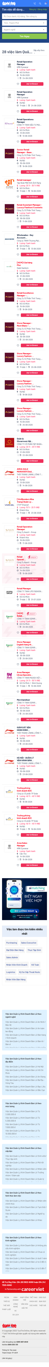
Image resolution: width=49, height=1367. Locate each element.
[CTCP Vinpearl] (9, 503)
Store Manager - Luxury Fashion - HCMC (25, 409)
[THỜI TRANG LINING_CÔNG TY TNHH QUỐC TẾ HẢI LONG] (9, 473)
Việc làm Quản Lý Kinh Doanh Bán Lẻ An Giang (25, 1076)
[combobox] (24, 16)
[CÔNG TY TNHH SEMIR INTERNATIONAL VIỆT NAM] (9, 617)
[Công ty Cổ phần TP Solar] (9, 792)
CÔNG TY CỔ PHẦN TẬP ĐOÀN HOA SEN (29, 444)
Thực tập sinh (34, 950)
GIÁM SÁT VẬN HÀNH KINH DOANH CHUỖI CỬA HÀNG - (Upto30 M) (24, 728)
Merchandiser (23, 699)
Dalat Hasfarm (23, 268)
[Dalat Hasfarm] (9, 266)
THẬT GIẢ (42, 1305)
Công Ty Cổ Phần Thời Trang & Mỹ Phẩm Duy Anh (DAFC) (29, 155)
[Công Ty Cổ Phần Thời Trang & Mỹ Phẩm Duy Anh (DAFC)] (9, 153)
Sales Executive (28, 942)
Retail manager (24, 180)
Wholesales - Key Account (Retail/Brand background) (25, 236)
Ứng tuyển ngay (32, 84)
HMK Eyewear (22, 67)
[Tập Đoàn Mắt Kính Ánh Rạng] (9, 184)
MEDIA (6, 1297)
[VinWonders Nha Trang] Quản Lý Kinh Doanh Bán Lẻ (25, 500)
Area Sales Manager (22, 844)
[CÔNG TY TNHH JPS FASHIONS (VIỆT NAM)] (9, 592)
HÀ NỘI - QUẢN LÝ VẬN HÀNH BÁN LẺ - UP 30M (25, 759)
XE (15, 1311)
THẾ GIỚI (6, 1305)
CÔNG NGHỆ (15, 1305)
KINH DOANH (15, 1298)
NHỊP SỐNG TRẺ (24, 1298)
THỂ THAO (33, 1297)
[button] (40, 3)
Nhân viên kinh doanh (16, 964)
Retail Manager (24, 588)
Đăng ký (32, 9)
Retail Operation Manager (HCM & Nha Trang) (21, 558)
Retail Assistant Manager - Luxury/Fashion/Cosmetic (30, 206)
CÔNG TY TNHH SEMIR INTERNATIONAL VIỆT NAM (28, 619)
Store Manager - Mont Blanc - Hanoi (24, 324)
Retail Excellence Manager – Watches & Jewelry (25, 294)
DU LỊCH (16, 1315)
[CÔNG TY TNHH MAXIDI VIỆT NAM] (9, 676)
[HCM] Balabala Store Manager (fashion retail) (21, 614)
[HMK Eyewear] (9, 65)
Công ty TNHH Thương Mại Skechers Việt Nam (28, 241)
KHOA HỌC (34, 1301)
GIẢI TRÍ (24, 1308)
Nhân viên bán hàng (15, 979)
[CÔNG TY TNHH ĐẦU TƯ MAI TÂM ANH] (9, 123)
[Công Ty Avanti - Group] (9, 530)
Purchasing (11, 942)
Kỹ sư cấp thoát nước (29, 972)
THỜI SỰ (7, 1301)
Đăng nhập (42, 9)
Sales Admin (12, 957)
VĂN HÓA (24, 1304)
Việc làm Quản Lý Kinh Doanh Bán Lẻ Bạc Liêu (25, 1086)
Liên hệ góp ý (7, 1358)
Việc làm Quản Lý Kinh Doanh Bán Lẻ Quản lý (24, 1179)
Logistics (10, 972)
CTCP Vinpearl (23, 505)
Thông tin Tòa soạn (9, 1350)
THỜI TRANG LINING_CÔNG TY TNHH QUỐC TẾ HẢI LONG (29, 474)
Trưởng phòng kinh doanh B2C (24, 789)
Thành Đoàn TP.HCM (10, 1353)
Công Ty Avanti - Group (26, 532)
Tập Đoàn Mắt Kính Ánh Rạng (29, 183)
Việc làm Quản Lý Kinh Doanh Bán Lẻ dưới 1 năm (26, 1258)
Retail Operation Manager (24, 62)
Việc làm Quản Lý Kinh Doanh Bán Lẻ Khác (23, 1220)
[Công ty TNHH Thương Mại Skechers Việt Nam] (9, 239)
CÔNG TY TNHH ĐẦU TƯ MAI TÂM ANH (28, 125)
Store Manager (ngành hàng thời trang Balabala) (25, 643)
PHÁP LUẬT (6, 1309)
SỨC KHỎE (34, 1305)
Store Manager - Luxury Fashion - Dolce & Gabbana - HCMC (25, 354)
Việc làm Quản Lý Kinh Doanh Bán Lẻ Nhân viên (25, 1169)
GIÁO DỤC (42, 1297)
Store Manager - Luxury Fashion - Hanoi (25, 382)
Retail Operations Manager (25, 120)
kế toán (35, 964)
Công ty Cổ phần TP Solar (27, 793)
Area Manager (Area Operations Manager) (25, 673)
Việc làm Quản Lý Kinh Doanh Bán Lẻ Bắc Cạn (25, 1090)
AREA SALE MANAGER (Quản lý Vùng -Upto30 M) (25, 470)
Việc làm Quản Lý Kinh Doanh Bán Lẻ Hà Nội (24, 1066)
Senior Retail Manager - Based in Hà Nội (25, 150)
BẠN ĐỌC (42, 1301)
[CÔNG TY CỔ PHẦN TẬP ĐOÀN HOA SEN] (9, 442)
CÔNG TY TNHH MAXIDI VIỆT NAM (28, 678)
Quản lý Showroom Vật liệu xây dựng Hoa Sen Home (25, 439)
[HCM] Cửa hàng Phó (24, 263)
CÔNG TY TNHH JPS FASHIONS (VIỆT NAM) (29, 591)
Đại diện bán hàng (15, 950)
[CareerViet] (32, 1289)
